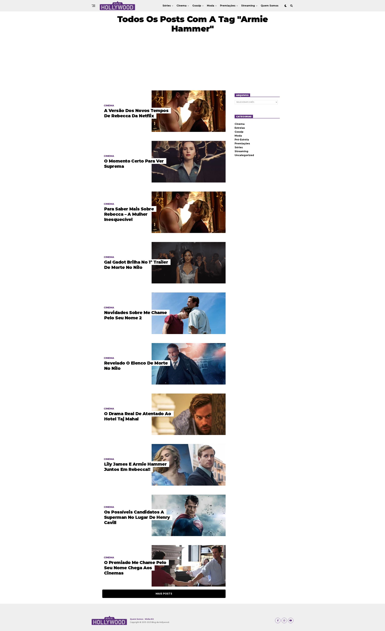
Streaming (248, 5)
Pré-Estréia (242, 139)
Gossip (196, 5)
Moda (210, 5)
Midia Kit (149, 619)
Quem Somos (269, 5)
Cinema (181, 5)
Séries (167, 5)
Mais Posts (164, 593)
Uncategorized (244, 155)
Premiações (227, 5)
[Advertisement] (192, 62)
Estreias (240, 127)
